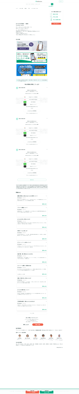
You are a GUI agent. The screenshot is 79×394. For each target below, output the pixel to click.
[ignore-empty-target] (39, 4)
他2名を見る (32, 179)
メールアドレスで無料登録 (32, 110)
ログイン (61, 1)
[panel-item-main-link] (31, 200)
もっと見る (32, 313)
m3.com (56, 330)
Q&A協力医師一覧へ (60, 347)
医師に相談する (56, 23)
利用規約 (28, 90)
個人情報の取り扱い (33, 90)
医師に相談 (37, 324)
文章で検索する (50, 6)
